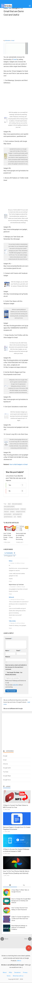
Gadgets (12, 511)
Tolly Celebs (12, 621)
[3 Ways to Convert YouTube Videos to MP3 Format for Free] (17, 796)
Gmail (12, 40)
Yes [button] (16, 485)
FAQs (10, 972)
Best (9, 504)
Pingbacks (10, 556)
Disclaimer (17, 972)
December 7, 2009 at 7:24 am (17, 586)
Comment (8, 638)
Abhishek (7, 40)
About (5, 972)
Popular (19, 516)
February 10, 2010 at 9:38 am (17, 623)
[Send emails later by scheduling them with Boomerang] (22, 528)
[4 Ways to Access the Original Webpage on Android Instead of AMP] (17, 840)
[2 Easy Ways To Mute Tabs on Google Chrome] (6, 892)
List (15, 516)
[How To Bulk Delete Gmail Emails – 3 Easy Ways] (10, 528)
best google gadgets (9, 506)
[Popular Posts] (10, 885)
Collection (23, 509)
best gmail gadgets (17, 504)
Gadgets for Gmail (20, 511)
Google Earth (7, 768)
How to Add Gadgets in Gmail (18, 464)
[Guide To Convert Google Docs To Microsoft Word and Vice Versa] (6, 919)
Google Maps (7, 776)
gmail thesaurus (8, 516)
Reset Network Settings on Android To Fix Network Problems (19, 927)
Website (7, 656)
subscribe (15, 685)
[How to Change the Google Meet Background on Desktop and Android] (6, 901)
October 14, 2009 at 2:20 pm (17, 563)
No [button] (16, 491)
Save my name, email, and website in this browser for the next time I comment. (16, 667)
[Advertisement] (16, 28)
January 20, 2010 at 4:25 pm (17, 599)
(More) (19, 960)
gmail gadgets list (17, 514)
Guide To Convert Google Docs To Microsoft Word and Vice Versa (20, 918)
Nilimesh (11, 597)
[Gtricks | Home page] (8, 6)
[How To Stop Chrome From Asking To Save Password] (6, 910)
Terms (9, 976)
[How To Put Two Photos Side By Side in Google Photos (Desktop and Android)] (17, 862)
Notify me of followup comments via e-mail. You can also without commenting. (15, 684)
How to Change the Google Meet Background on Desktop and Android (21, 900)
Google (5, 756)
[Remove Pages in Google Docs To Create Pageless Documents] (17, 818)
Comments (10, 553)
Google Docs (7, 780)
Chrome (5, 764)
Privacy (25, 972)
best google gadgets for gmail (11, 509)
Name (7, 650)
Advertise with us (18, 976)
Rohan (10, 561)
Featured (6, 511)
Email (18, 650)
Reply (10, 581)
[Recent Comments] (24, 885)
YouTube (5, 772)
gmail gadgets (7, 514)
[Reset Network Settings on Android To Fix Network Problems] (6, 928)
